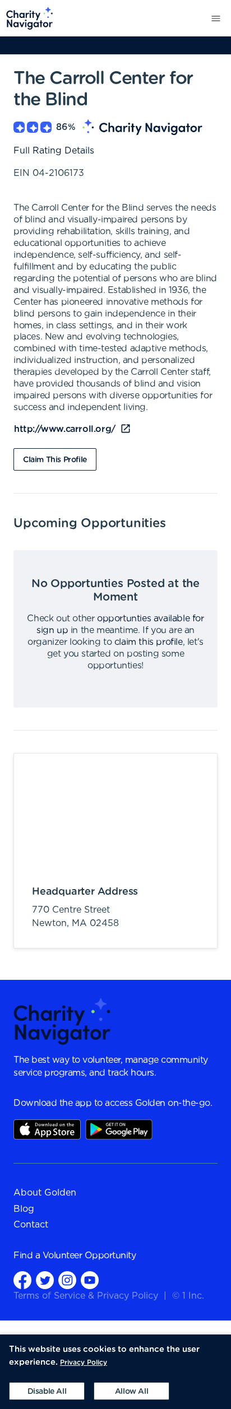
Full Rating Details (53, 150)
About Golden (44, 1192)
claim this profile (148, 642)
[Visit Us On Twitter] (45, 1280)
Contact (30, 1224)
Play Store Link (119, 1129)
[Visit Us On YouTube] (90, 1280)
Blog (23, 1209)
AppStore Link (47, 1129)
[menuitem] (26, 18)
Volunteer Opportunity (89, 1255)
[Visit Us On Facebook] (22, 1280)
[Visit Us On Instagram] (67, 1280)
